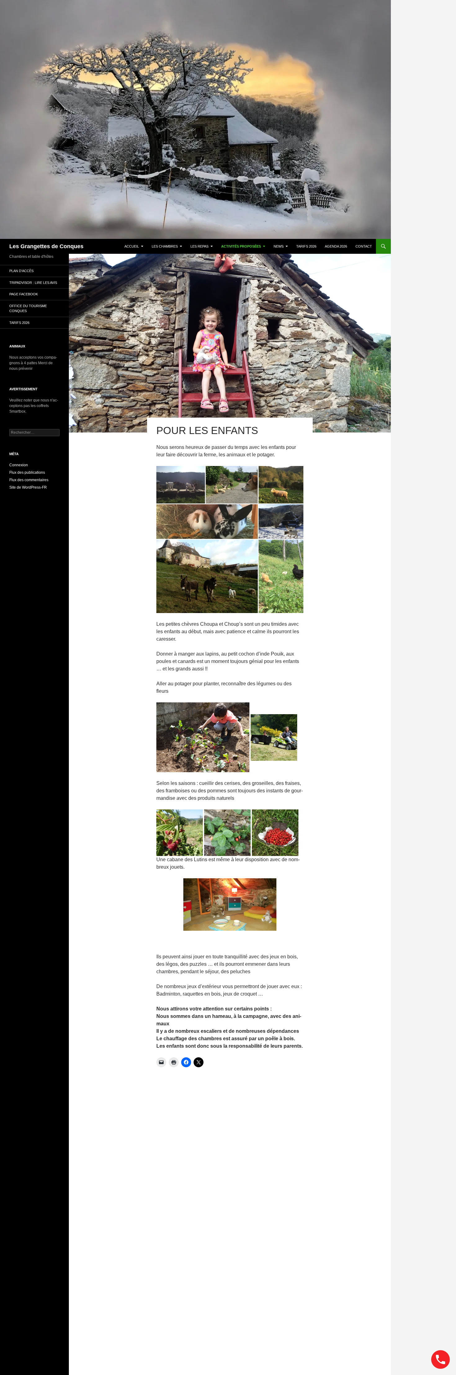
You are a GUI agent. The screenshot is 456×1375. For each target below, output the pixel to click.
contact (363, 246)
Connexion (18, 465)
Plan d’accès (21, 271)
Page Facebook (23, 294)
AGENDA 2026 (336, 246)
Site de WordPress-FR (28, 487)
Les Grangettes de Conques (46, 246)
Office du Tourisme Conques (28, 308)
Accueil (131, 246)
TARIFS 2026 (306, 246)
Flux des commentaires (28, 480)
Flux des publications (27, 472)
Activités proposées (241, 246)
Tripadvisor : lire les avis (33, 282)
